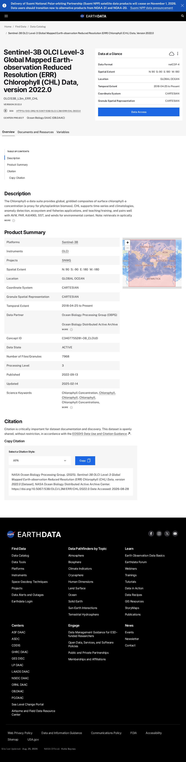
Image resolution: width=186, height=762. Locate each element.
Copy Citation (17, 177)
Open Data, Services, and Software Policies (91, 644)
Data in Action (134, 588)
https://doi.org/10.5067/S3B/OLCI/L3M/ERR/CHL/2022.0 (48, 111)
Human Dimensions (80, 581)
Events (129, 632)
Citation (11, 171)
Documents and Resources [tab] (36, 132)
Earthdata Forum (136, 562)
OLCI (65, 251)
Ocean (72, 595)
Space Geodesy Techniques (29, 581)
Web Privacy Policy (20, 733)
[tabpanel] (93, 324)
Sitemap (13, 739)
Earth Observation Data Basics (145, 555)
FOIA (133, 733)
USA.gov (33, 739)
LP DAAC (17, 665)
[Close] (182, 5)
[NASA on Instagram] (159, 533)
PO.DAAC (18, 698)
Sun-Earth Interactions (82, 608)
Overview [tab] (8, 132)
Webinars (131, 568)
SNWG (66, 260)
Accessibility (154, 733)
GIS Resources (134, 601)
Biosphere (74, 562)
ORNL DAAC (20, 684)
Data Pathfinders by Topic (87, 549)
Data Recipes (133, 595)
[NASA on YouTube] (175, 533)
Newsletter (132, 639)
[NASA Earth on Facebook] (151, 533)
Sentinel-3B (70, 242)
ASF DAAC (18, 632)
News (129, 625)
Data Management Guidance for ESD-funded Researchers (92, 634)
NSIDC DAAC (20, 678)
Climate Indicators (80, 568)
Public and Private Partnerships (88, 652)
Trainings (131, 575)
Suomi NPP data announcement (151, 8)
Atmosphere (76, 555)
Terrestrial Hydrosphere (83, 614)
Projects (17, 588)
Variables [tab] (62, 132)
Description (13, 158)
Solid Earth (75, 601)
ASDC (15, 639)
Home (7, 26)
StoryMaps (132, 608)
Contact (130, 645)
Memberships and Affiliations (87, 659)
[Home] (96, 16)
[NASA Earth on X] (167, 533)
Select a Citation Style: (22, 451)
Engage (74, 625)
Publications (133, 614)
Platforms (18, 568)
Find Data (20, 26)
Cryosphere (75, 575)
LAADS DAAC (20, 671)
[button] (9, 220)
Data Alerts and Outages (28, 595)
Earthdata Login (22, 601)
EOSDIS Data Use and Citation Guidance (99, 434)
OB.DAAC (18, 691)
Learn (129, 549)
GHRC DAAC (20, 652)
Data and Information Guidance (61, 733)
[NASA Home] (82, 16)
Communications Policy (106, 733)
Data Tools (19, 562)
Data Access (138, 111)
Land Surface (77, 588)
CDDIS (16, 645)
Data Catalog (38, 26)
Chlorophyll (107, 393)
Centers (18, 625)
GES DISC (18, 658)
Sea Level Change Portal (28, 704)
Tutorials (130, 581)
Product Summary (17, 164)
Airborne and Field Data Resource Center (33, 712)
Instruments (19, 575)
